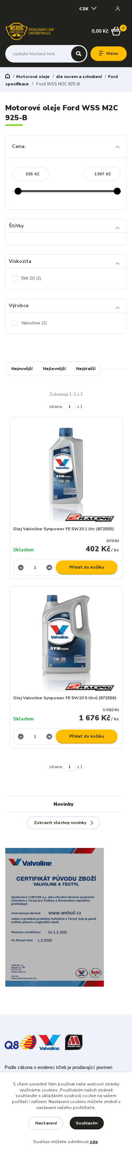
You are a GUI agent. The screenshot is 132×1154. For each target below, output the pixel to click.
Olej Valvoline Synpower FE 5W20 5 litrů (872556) (65, 698)
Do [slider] (117, 191)
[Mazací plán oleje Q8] (21, 1041)
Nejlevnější (54, 368)
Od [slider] (18, 191)
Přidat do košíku (86, 567)
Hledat (78, 53)
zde (94, 1142)
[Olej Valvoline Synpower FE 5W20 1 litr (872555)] (66, 473)
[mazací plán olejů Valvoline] (49, 1041)
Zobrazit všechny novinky (60, 822)
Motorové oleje (33, 76)
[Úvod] (29, 31)
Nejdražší (85, 368)
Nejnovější (21, 368)
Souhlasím (87, 1123)
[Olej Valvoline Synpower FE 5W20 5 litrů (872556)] (66, 642)
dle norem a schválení (79, 76)
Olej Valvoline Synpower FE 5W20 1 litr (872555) (63, 529)
